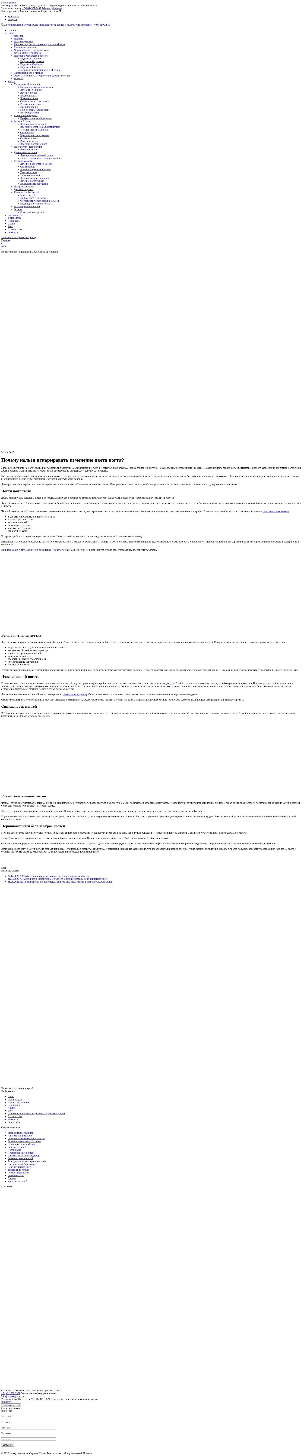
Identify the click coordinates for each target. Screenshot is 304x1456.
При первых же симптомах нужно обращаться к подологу (32, 549)
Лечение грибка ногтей (20, 1158)
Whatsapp (57, 8)
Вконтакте (7, 1402)
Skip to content (8, 2)
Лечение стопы (16, 1175)
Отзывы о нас (15, 1116)
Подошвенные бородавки (21, 1164)
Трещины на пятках (18, 1169)
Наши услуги (15, 1099)
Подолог (87, 1453)
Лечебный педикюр (18, 1172)
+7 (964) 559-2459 (31, 8)
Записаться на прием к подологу (18, 237)
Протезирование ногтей (21, 1152)
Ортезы (12, 1178)
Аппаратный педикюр (20, 1135)
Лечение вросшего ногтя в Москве (26, 1138)
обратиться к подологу (75, 694)
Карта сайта (14, 1122)
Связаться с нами (11, 1405)
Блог (3, 867)
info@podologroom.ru (12, 1396)
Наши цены (14, 1105)
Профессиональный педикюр (23, 1155)
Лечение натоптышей (19, 1167)
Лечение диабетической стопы (24, 1141)
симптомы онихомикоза (276, 511)
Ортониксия (14, 1149)
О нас (11, 1096)
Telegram (46, 8)
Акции (11, 1107)
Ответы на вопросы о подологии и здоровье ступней (36, 1113)
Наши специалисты (18, 1102)
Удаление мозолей (17, 1181)
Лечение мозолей (17, 1147)
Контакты (13, 1119)
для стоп (169, 683)
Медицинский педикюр (20, 1132)
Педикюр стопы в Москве (22, 1144)
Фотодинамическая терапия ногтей (27, 1161)
